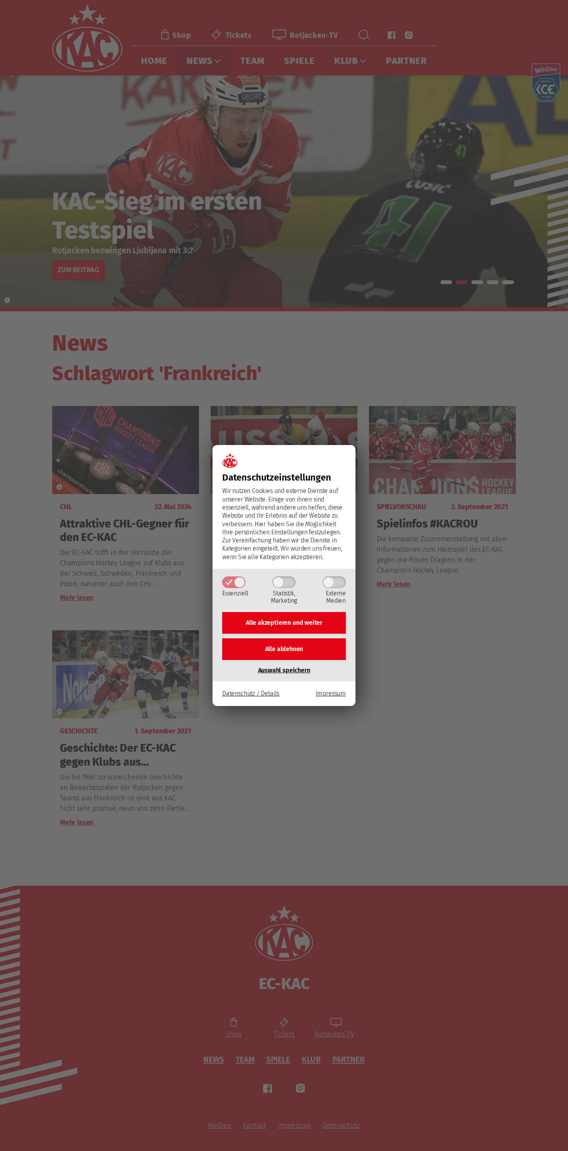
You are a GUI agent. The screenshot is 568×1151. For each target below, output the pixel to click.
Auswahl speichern (284, 670)
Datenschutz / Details (250, 693)
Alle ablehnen (284, 649)
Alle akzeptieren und (284, 622)
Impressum (331, 693)
